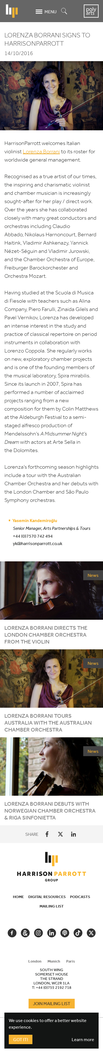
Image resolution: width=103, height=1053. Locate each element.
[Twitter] (60, 834)
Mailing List (52, 906)
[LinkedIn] (73, 834)
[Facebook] (47, 834)
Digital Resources (47, 896)
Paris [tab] (70, 961)
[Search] (64, 11)
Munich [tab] (54, 961)
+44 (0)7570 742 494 (33, 536)
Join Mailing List (51, 1003)
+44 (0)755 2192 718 (53, 987)
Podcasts (80, 896)
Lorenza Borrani (41, 151)
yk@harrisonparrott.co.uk (37, 543)
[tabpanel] (51, 979)
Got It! (20, 1039)
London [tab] (34, 961)
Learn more (83, 1039)
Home (18, 896)
